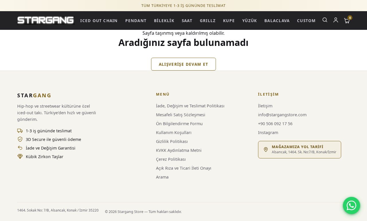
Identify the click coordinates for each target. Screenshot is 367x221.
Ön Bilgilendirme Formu (179, 123)
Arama (162, 177)
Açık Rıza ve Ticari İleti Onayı (183, 168)
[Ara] (325, 20)
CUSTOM (306, 20)
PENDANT (136, 20)
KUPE (229, 20)
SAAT (187, 20)
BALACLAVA (277, 20)
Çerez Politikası (171, 159)
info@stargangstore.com (282, 114)
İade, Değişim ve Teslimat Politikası (190, 105)
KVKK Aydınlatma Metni (179, 150)
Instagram (268, 132)
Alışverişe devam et (183, 64)
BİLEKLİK (164, 20)
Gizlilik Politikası (172, 141)
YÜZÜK (249, 20)
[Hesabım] (336, 20)
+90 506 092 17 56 (275, 123)
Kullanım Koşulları (174, 132)
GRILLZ (208, 20)
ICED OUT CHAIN (99, 20)
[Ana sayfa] (46, 20)
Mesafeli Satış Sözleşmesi (180, 114)
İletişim (265, 105)
